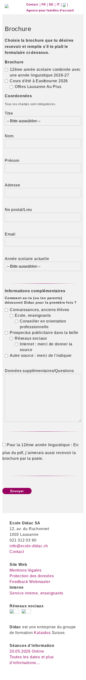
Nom (9, 136)
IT (58, 4)
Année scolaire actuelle (27, 259)
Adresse (12, 185)
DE (51, 4)
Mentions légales (26, 570)
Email (10, 234)
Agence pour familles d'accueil (50, 10)
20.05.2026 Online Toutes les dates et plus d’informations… (32, 657)
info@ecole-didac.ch (29, 546)
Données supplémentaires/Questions (39, 371)
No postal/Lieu (18, 210)
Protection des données (32, 576)
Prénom (12, 160)
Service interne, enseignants (36, 593)
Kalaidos (42, 633)
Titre (9, 113)
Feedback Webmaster (30, 582)
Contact (32, 4)
